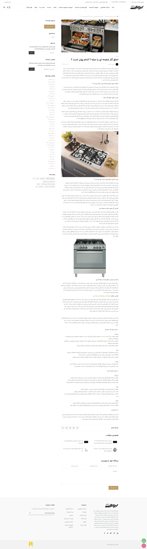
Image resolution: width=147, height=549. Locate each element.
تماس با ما (42, 7)
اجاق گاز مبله (107, 296)
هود (37, 178)
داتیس (42, 179)
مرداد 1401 (51, 164)
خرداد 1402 (51, 140)
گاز (33, 178)
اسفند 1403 (51, 108)
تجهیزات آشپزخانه (93, 7)
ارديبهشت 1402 (50, 143)
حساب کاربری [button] (7, 2)
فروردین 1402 (51, 145)
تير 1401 (52, 166)
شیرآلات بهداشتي (69, 522)
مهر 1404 (51, 94)
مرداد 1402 (51, 136)
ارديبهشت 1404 (50, 103)
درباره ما (49, 7)
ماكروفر (84, 522)
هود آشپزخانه (70, 512)
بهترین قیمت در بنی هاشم (48, 181)
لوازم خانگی (29, 7)
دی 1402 (52, 124)
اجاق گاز (84, 512)
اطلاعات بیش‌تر (49, 26)
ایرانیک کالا (50, 178)
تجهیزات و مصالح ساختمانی (66, 7)
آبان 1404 (51, 91)
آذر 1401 (52, 154)
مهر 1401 (52, 159)
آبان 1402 (51, 129)
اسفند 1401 (51, 147)
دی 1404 (52, 87)
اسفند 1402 (51, 119)
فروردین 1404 (50, 105)
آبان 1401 (52, 157)
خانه (113, 7)
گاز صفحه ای (97, 296)
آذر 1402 (52, 126)
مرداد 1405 (51, 79)
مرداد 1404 (51, 98)
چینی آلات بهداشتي (68, 518)
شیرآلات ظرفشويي (105, 7)
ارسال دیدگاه (113, 487)
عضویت (31, 69)
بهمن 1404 (51, 84)
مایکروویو (41, 186)
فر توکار (71, 515)
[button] (8, 7)
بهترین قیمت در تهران (49, 186)
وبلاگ (35, 7)
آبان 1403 (51, 115)
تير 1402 (52, 138)
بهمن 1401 (51, 150)
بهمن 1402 (51, 122)
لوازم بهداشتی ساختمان (81, 7)
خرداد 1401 (51, 168)
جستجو (31, 52)
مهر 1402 (52, 131)
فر (36, 186)
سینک (38, 184)
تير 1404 (52, 101)
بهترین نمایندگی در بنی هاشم (48, 184)
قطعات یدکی (83, 525)
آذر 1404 (52, 89)
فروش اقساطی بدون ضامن (138, 2)
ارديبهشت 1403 (50, 117)
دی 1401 (52, 152)
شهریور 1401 (51, 161)
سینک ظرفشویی (69, 509)
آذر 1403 (52, 112)
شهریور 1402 (51, 133)
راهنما (54, 7)
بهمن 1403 (51, 110)
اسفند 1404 (51, 82)
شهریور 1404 (51, 96)
